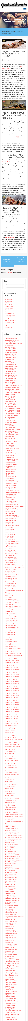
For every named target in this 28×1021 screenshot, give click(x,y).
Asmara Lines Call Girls (11, 422)
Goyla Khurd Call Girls (10, 807)
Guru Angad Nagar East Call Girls (13, 835)
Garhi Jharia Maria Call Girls (12, 764)
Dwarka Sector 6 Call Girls (11, 718)
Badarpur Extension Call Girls (12, 448)
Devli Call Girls (8, 639)
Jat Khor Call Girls (9, 939)
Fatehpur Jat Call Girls (10, 737)
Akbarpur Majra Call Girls (11, 352)
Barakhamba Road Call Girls (12, 482)
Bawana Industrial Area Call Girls (13, 492)
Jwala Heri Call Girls (10, 970)
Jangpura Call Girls (9, 926)
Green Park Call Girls (10, 818)
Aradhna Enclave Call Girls (11, 391)
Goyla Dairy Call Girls (10, 806)
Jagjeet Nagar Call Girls (11, 911)
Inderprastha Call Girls (10, 893)
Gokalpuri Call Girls (9, 790)
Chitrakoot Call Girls (10, 581)
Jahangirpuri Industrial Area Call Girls (14, 916)
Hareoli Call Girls (9, 849)
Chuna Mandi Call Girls (10, 587)
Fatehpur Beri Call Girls (10, 736)
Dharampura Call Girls (10, 646)
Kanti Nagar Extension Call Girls (13, 1010)
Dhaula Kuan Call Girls (10, 650)
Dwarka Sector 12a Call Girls (12, 674)
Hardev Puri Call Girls (10, 848)
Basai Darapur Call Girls (11, 483)
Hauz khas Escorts (10, 310)
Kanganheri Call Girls (10, 1005)
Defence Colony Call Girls (11, 620)
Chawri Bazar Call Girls (10, 569)
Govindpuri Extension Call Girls (12, 804)
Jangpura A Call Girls (10, 928)
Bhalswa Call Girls (9, 513)
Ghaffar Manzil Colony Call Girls (13, 776)
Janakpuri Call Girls (9, 925)
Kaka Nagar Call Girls (10, 988)
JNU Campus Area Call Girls (12, 963)
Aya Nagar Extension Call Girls (12, 429)
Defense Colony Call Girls (11, 623)
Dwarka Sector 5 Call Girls (11, 716)
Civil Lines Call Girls (10, 588)
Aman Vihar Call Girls (10, 363)
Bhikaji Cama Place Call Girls (12, 525)
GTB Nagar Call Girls (10, 827)
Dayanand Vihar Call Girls (11, 618)
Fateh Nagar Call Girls (10, 734)
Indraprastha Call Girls (10, 897)
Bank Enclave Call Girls (10, 476)
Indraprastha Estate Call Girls (12, 898)
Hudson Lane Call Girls (10, 881)
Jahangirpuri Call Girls (10, 914)
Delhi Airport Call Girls (10, 625)
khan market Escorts (10, 320)
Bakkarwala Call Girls (10, 466)
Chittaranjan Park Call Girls (11, 583)
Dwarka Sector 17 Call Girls (12, 687)
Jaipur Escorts (8, 327)
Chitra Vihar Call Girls (10, 580)
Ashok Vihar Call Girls (10, 406)
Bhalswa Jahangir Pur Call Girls (13, 517)
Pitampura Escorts (9, 317)
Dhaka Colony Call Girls (11, 641)
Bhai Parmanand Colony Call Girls (13, 510)
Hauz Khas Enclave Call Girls (12, 869)
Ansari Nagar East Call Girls (12, 387)
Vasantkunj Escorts (10, 315)
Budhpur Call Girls (9, 545)
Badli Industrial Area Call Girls (12, 454)
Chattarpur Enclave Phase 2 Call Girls (14, 567)
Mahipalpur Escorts (10, 303)
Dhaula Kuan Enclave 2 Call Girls (13, 653)
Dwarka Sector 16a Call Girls (12, 683)
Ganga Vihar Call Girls (10, 758)
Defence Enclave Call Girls (11, 622)
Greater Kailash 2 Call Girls (11, 813)
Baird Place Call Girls (10, 461)
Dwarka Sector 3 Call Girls (11, 713)
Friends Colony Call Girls (11, 743)
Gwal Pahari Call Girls (10, 841)
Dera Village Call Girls (10, 636)
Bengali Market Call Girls (11, 501)
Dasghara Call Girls (9, 611)
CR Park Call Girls (9, 594)
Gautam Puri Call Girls (10, 771)
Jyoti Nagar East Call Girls (11, 974)
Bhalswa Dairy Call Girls (11, 515)
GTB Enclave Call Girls (10, 825)
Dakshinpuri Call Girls (10, 604)
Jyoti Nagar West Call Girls (12, 975)
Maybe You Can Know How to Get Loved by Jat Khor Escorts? (20, 260)
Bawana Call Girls (9, 489)
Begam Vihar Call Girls (10, 496)
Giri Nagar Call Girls (10, 786)
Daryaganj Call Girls (10, 608)
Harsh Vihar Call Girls (10, 863)
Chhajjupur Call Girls (10, 571)
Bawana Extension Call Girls (12, 490)
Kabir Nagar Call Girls (10, 977)
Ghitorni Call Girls (9, 783)
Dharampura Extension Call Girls (13, 648)
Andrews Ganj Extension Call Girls (13, 385)
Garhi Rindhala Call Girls (11, 767)
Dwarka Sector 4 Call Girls (11, 715)
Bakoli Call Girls (9, 468)
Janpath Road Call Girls (11, 933)
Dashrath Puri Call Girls (10, 613)
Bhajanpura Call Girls (10, 511)
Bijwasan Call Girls (9, 531)
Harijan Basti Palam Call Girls (12, 858)
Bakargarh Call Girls (10, 462)
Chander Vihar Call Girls (11, 560)
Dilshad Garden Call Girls (11, 659)
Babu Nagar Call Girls (10, 445)
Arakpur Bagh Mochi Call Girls (12, 392)
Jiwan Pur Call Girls (10, 958)
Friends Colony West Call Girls (12, 746)
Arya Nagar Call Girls (10, 399)
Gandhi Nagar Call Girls (10, 753)
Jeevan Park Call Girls (10, 946)
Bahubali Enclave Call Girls (11, 459)
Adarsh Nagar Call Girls (11, 342)
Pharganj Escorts (9, 311)
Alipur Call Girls (8, 361)
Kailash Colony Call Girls (11, 981)
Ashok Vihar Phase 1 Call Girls (12, 408)
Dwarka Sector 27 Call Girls (12, 708)
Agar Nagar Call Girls (10, 347)
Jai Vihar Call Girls (9, 918)
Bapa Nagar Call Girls (10, 480)
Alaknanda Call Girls (10, 356)
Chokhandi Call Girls (10, 585)
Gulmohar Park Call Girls (11, 834)
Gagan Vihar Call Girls (10, 751)
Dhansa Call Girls (9, 644)
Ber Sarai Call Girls (9, 503)
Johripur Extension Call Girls (12, 967)
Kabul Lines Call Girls (10, 979)
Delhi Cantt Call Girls (10, 629)
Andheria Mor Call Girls (10, 382)
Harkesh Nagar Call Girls (11, 862)
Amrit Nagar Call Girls (10, 368)
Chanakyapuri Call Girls (10, 555)
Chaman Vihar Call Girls (11, 552)
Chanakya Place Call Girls (11, 553)
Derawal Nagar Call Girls (11, 637)
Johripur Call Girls (9, 965)
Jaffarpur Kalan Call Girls (11, 905)
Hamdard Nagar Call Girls (11, 844)
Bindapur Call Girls (9, 532)
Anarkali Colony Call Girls (11, 380)
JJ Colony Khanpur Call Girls (12, 960)
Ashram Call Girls (9, 419)
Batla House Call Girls (10, 487)
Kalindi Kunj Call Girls (10, 993)
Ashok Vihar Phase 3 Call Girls (12, 412)
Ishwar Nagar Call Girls (10, 902)
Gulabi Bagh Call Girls (10, 830)
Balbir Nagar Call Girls (10, 469)
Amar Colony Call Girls (10, 364)
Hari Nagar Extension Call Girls (12, 856)
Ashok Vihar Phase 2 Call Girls (12, 410)
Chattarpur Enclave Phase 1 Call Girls (14, 566)
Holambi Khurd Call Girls (11, 879)
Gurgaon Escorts (9, 299)
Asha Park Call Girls (10, 403)
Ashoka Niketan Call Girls (11, 415)
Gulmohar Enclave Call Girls (12, 832)
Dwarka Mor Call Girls (10, 666)
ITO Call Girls (8, 904)
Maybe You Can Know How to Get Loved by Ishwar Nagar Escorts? (7, 261)
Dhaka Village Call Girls (10, 643)
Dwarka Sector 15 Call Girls (12, 680)
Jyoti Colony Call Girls (10, 972)
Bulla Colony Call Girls (10, 546)
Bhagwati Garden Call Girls (11, 504)
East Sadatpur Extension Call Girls (13, 727)
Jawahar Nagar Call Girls (11, 944)
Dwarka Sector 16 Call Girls (12, 681)
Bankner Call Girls (9, 478)
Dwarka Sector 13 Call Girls (12, 676)
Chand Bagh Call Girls (10, 557)
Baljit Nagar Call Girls (10, 473)
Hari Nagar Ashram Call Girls (12, 855)
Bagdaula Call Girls (9, 455)
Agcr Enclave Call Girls (10, 349)
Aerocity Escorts (9, 301)
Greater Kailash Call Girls (11, 809)
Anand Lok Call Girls (10, 373)
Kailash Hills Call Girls (10, 982)
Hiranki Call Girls (9, 876)
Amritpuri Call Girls (9, 370)
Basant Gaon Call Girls (10, 485)
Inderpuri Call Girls (9, 895)
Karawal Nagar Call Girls (11, 1019)
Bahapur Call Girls (9, 457)
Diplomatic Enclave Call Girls (12, 660)
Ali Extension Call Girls (10, 357)
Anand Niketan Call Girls (11, 375)
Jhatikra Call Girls (9, 951)
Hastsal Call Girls (9, 867)
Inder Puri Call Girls (9, 890)
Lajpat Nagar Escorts (10, 318)
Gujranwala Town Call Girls (11, 828)
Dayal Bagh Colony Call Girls (12, 615)
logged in (10, 272)
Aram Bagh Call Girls (10, 394)
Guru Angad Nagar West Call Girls (13, 837)
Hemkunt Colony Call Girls (11, 872)
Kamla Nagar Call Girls (10, 1003)
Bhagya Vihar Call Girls (10, 508)
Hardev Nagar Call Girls (10, 846)
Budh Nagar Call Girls (10, 539)
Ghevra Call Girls (9, 781)
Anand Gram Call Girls (10, 371)
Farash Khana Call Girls (11, 729)
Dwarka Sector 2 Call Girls (11, 697)
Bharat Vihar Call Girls (10, 520)
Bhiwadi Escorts (9, 308)
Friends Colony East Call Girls (12, 744)
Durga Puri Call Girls (10, 664)
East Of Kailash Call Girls (11, 725)
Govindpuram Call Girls (10, 800)
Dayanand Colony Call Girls (11, 616)
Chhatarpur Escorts (10, 324)
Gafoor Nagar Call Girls (11, 750)
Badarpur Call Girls (9, 447)
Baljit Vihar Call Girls (10, 475)
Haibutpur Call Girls (10, 842)
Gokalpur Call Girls (9, 788)
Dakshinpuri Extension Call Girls (13, 606)
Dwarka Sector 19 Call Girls (12, 694)
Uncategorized (5, 60)
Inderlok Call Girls (9, 891)
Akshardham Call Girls (10, 354)
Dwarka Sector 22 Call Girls (12, 702)
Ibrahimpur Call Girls (10, 884)
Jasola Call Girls (9, 935)
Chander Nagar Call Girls (11, 559)
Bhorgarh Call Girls (9, 529)
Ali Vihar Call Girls (9, 359)
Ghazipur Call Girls (9, 779)
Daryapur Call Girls (9, 609)
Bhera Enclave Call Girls (11, 524)
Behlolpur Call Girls (9, 499)
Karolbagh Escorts (9, 322)
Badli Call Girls (8, 452)
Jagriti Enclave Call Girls (11, 912)
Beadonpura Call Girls (10, 494)
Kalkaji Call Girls (9, 995)
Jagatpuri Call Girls (9, 909)
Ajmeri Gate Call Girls (10, 350)
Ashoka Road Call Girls (10, 417)
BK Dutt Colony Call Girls (11, 534)
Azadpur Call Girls (9, 436)
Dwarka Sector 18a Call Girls (12, 690)
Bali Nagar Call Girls (10, 471)
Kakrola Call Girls (9, 989)
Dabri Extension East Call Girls (12, 601)
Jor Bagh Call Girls (9, 968)
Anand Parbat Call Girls (11, 377)
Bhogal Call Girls (9, 527)
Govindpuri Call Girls (10, 802)
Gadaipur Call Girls (9, 748)
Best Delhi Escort (9, 237)
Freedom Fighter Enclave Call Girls (13, 739)
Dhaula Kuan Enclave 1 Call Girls (13, 652)
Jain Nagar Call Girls (10, 919)
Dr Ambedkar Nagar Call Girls (12, 662)
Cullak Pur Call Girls (10, 595)
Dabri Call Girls (8, 597)
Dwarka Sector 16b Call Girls (12, 685)
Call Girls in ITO (6, 162)
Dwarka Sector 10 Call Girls (12, 669)
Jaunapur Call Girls (9, 940)
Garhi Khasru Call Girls (10, 765)
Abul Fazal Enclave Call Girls (12, 340)
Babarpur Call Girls (9, 443)
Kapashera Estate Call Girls (12, 1014)
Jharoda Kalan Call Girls (11, 949)
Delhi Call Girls (8, 325)
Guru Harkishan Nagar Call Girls (13, 839)
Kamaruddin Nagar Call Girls (12, 1002)
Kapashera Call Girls (10, 1012)
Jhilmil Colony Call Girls (11, 954)
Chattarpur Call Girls (10, 564)
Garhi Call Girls (8, 762)
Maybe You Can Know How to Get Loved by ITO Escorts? (13, 54)
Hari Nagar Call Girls (10, 853)
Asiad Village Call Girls (10, 420)
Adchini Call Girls (9, 345)
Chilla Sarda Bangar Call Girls (12, 574)
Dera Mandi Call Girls (10, 634)
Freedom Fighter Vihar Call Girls (13, 741)
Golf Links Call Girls (10, 793)
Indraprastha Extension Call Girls (13, 900)
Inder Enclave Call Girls (10, 888)
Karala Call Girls (9, 1016)
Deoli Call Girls (8, 630)
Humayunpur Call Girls (10, 883)
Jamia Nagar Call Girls (10, 923)
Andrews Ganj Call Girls (11, 384)
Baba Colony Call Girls (10, 440)
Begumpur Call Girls (10, 497)
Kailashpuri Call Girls (10, 986)
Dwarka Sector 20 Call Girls (12, 699)
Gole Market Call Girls (10, 792)
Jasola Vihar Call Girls (10, 937)
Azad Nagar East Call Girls (11, 433)
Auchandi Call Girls (9, 426)
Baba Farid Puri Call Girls (11, 441)
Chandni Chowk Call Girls (11, 562)
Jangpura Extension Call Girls (12, 932)
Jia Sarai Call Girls (9, 956)
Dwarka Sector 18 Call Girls (12, 688)
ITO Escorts (19, 137)
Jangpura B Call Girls (10, 930)
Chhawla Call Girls (9, 573)
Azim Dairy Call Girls (10, 438)
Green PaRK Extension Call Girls (13, 820)
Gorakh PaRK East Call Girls (12, 797)
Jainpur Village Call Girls (11, 921)
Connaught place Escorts (11, 304)
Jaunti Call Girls (9, 942)
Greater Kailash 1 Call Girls (11, 811)
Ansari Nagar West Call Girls (12, 389)
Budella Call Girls (9, 538)
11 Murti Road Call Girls (11, 338)
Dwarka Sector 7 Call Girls (11, 720)
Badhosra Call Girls (9, 450)
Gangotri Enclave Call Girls (11, 760)
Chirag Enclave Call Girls (11, 578)
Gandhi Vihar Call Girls (10, 755)
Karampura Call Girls (10, 1017)
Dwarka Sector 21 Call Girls (12, 701)
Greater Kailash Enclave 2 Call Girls (14, 816)
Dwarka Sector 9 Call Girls (11, 723)
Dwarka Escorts (9, 306)
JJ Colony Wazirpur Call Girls (12, 961)
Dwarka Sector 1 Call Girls (11, 667)
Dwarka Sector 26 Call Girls (12, 706)
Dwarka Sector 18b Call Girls (12, 692)
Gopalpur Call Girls (9, 795)
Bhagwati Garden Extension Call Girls (14, 506)
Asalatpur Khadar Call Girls (11, 401)
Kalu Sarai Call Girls (10, 996)
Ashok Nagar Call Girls (10, 405)
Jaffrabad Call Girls (10, 907)
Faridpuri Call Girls (9, 732)
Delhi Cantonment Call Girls (12, 627)
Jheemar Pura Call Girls (11, 953)
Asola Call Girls (9, 424)
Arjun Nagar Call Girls (10, 398)
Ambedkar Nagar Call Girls (11, 366)
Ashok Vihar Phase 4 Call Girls (12, 413)
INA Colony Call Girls (10, 886)
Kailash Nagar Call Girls (11, 984)
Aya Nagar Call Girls (10, 427)
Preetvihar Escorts (9, 313)
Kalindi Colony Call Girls (11, 991)
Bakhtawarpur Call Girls (11, 464)
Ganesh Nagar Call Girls (11, 757)
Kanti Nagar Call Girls (10, 1009)
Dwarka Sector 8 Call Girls (11, 722)
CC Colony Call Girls (10, 550)
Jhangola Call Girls (9, 947)
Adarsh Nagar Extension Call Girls (13, 343)
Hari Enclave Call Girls (10, 851)
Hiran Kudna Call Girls (10, 874)
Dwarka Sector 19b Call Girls (12, 695)
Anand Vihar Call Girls (10, 378)
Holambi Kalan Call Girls (11, 877)
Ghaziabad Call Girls (10, 778)
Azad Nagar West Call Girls (12, 434)
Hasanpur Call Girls (9, 865)
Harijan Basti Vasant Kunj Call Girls (14, 860)
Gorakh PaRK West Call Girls (12, 799)
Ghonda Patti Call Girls (10, 785)
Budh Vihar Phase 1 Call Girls (12, 541)
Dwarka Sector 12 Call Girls (12, 673)
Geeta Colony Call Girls (11, 772)
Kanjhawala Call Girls (10, 1007)
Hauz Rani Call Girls (10, 870)
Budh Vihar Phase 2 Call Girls (12, 543)
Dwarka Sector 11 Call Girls (12, 671)
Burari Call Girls (9, 548)
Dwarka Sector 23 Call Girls (12, 704)
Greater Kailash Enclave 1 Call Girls (14, 814)
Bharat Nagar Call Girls (10, 518)
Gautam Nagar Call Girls (11, 769)
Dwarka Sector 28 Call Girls (12, 709)
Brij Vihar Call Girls (9, 536)
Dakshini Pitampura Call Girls (12, 602)
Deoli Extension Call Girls (11, 632)
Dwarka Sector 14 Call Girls (12, 678)
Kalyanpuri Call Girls (10, 1000)
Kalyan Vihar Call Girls (10, 998)
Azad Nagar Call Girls (10, 431)
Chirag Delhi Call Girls (10, 576)
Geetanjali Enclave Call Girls (12, 774)
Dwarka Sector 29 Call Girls (12, 711)
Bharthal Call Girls (9, 522)
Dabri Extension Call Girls (11, 599)
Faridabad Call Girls (10, 730)
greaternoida (17, 59)
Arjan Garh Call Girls (10, 396)
